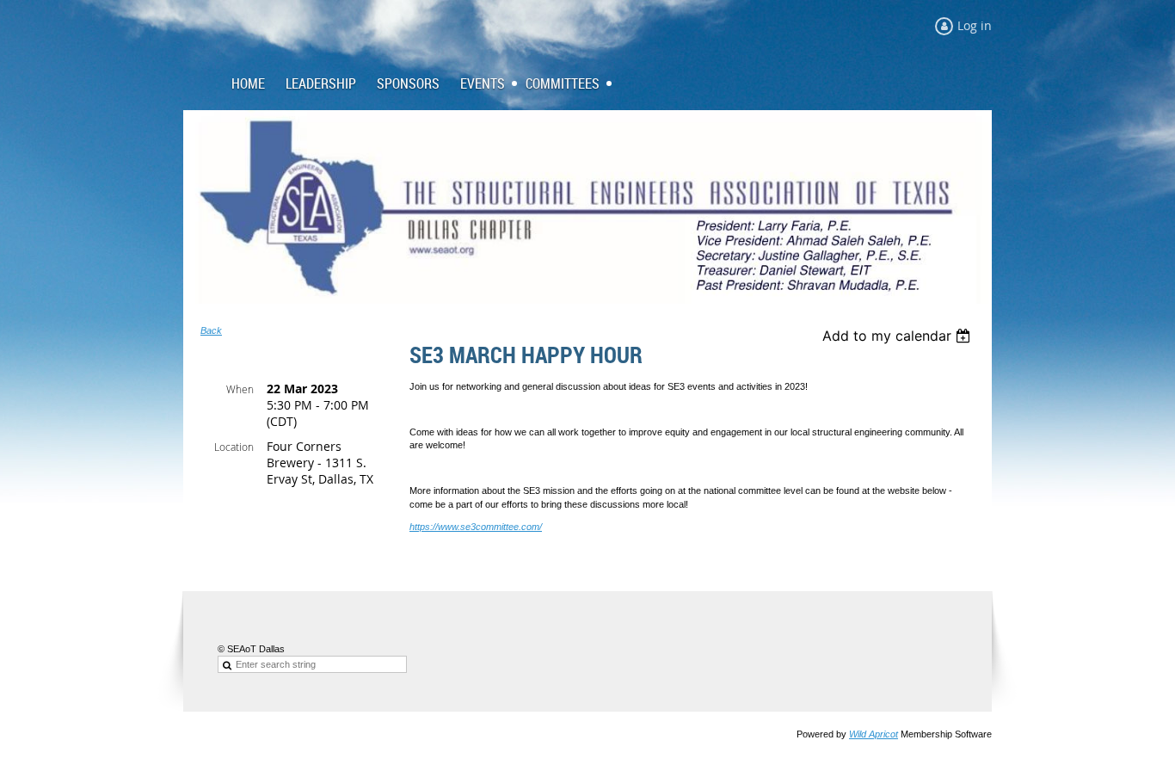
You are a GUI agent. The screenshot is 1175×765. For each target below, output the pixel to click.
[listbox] (898, 335)
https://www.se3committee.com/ (475, 526)
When (240, 389)
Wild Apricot (873, 734)
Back (211, 330)
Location (234, 446)
